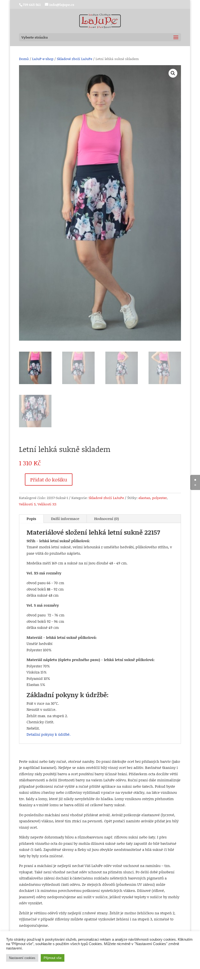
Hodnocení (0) (106, 518)
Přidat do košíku (48, 479)
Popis (31, 518)
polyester (159, 497)
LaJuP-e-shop (42, 58)
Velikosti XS (47, 504)
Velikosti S (27, 504)
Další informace (65, 518)
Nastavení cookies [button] (22, 958)
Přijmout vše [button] (52, 958)
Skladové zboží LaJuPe (74, 58)
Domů (24, 58)
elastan (144, 497)
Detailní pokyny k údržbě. (48, 734)
